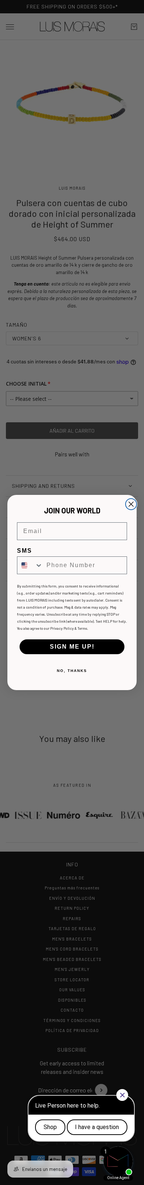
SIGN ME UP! (72, 646)
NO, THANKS (72, 671)
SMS (24, 550)
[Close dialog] (131, 504)
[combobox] (30, 565)
